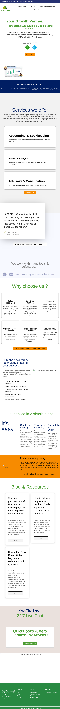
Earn (41, 6)
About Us (26, 6)
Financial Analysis (18, 158)
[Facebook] (54, 1)
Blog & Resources (49, 6)
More (15, 540)
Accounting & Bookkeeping (29, 135)
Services (32, 6)
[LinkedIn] (58, 1)
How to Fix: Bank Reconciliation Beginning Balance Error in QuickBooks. (17, 558)
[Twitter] (56, 1)
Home (20, 6)
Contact (36, 10)
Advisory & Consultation (27, 181)
